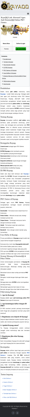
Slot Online (7, 378)
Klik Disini (22, 49)
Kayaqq (14, 408)
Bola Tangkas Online (10, 390)
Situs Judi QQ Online (10, 397)
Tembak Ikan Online (9, 393)
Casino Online (8, 382)
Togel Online (7, 386)
